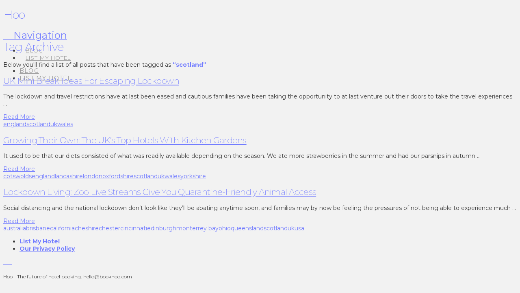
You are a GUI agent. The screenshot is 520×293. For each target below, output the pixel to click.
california (62, 228)
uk (53, 124)
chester (109, 228)
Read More (19, 116)
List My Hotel (40, 241)
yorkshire (193, 176)
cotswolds (17, 176)
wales (65, 124)
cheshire (87, 228)
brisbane (38, 228)
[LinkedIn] (10, 261)
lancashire (69, 176)
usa (299, 228)
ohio (225, 228)
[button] (35, 35)
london (92, 176)
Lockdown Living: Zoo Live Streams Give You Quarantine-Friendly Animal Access (159, 192)
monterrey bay (197, 228)
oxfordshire (118, 176)
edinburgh (161, 228)
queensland (247, 228)
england (14, 124)
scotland (38, 124)
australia (14, 228)
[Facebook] (5, 261)
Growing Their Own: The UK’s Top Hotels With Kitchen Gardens (125, 140)
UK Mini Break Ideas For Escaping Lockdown (91, 81)
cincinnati (133, 228)
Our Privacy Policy (47, 248)
